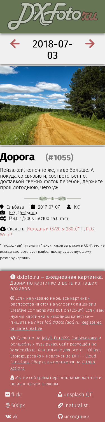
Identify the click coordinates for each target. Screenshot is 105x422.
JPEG (89, 229)
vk (14, 417)
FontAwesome (84, 337)
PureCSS (61, 337)
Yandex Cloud (23, 349)
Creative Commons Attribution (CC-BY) (46, 310)
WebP (6, 234)
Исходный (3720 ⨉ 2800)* (53, 229)
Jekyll (47, 337)
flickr (16, 395)
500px (17, 405)
